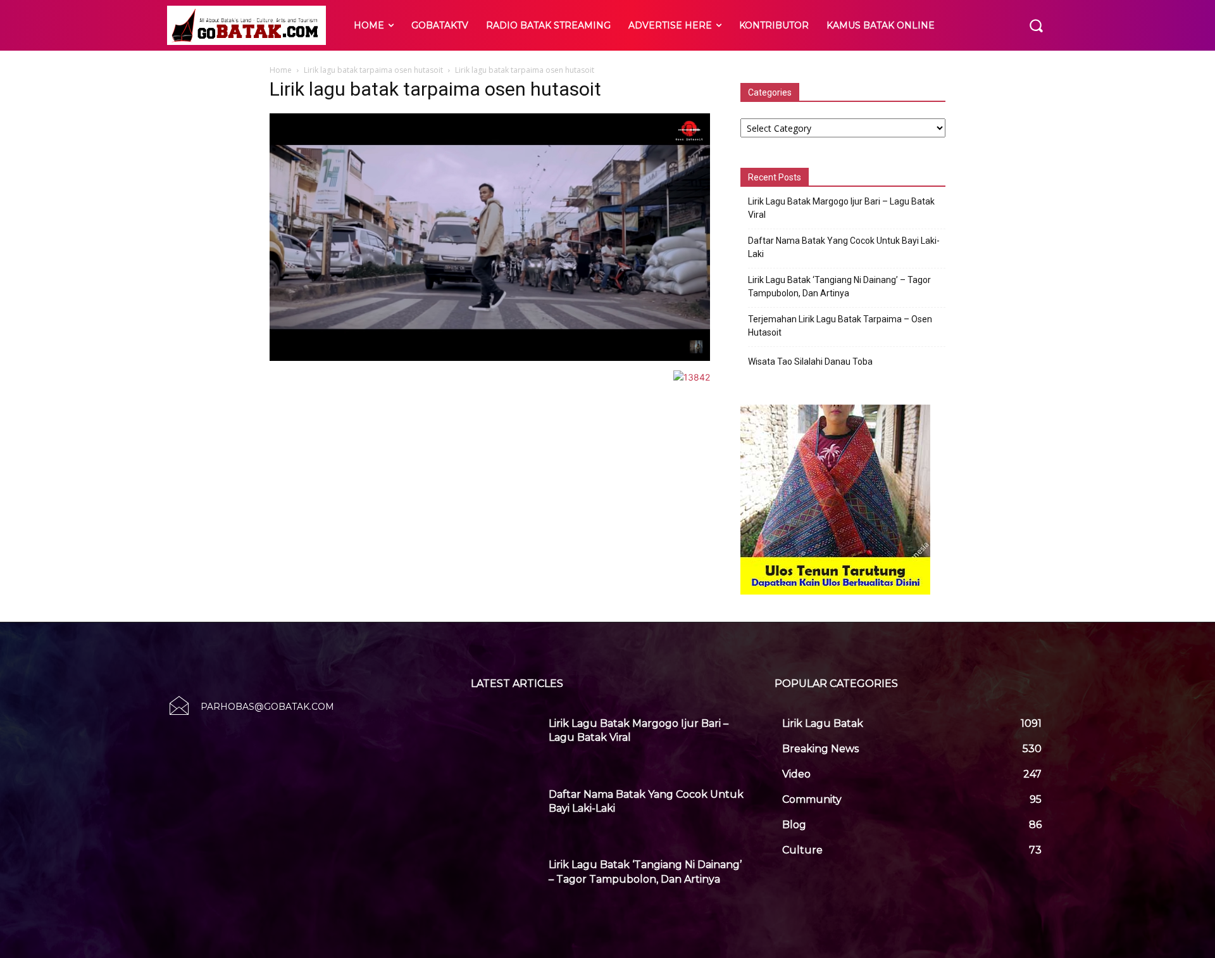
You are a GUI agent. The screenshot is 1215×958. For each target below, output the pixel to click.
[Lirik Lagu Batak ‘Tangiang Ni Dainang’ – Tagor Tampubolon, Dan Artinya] (505, 880)
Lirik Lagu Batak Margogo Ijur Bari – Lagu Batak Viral (841, 208)
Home (281, 70)
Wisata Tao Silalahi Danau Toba (810, 361)
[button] (1036, 25)
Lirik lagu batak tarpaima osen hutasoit (373, 70)
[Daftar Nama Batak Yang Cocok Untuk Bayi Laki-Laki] (505, 810)
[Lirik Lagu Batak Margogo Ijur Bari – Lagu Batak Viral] (505, 739)
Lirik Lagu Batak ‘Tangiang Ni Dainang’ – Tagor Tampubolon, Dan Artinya (839, 286)
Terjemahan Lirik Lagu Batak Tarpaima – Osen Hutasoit (840, 325)
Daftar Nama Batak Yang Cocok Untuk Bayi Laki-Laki (844, 247)
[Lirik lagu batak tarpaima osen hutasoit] (490, 357)
